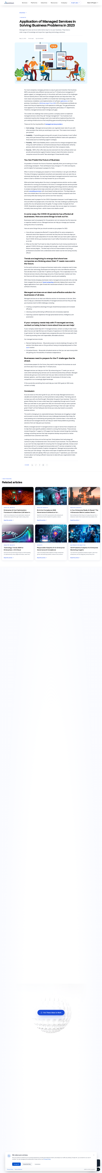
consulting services (35, 191)
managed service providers (53, 124)
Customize (37, 1164)
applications (64, 101)
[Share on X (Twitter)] (35, 464)
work (27, 347)
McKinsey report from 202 (47, 103)
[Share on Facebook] (39, 464)
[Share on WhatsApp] (43, 464)
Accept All (16, 1164)
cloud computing (48, 282)
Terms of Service (18, 1169)
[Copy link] (46, 464)
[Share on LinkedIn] (32, 464)
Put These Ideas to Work (52, 1013)
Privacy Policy (47, 1159)
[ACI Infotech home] (9, 2)
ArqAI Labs (74, 3)
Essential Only (27, 1164)
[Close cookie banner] (94, 1155)
